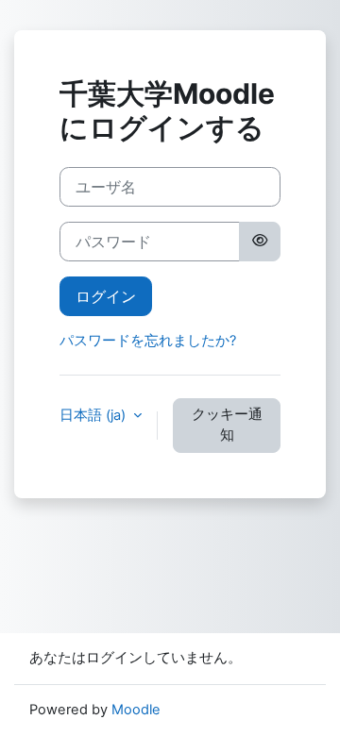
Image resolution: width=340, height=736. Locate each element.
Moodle (136, 709)
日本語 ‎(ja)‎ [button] (94, 415)
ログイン (106, 296)
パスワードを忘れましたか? (148, 340)
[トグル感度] (259, 241)
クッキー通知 (227, 424)
